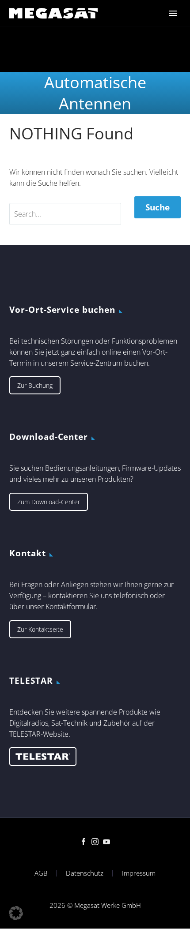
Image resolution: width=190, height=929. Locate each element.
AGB (40, 873)
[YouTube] (106, 841)
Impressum (139, 873)
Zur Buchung (35, 385)
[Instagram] (95, 841)
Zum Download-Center (48, 502)
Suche (157, 207)
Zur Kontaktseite (40, 629)
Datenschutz (84, 873)
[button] (16, 913)
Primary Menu (173, 13)
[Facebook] (83, 841)
